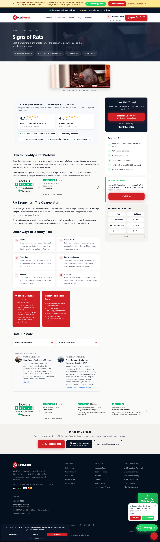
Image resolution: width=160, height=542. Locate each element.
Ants (118, 214)
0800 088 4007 (116, 20)
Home (15, 31)
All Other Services (131, 487)
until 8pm (60, 10)
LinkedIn (26, 382)
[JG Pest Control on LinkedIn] (93, 525)
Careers (98, 479)
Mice (137, 225)
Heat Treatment (118, 225)
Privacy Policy (130, 531)
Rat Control (69, 468)
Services (48, 18)
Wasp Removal (71, 472)
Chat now (135, 518)
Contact (88, 18)
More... (126, 237)
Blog (79, 18)
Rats (137, 231)
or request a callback (135, 4)
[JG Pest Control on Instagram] (85, 525)
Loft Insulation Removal (133, 468)
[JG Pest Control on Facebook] (80, 525)
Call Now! (72, 10)
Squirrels (118, 231)
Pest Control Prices (102, 487)
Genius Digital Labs (82, 535)
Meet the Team (100, 468)
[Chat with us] (154, 536)
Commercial (60, 18)
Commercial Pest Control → (108, 444)
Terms (138, 531)
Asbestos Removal (131, 479)
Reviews (98, 476)
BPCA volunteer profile (82, 388)
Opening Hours (101, 472)
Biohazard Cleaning (131, 476)
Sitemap (144, 531)
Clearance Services (131, 472)
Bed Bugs (137, 214)
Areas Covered (100, 483)
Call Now (126, 196)
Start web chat (118, 4)
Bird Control (70, 483)
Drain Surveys (129, 483)
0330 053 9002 (118, 16)
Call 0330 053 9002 (53, 444)
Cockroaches (118, 220)
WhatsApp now (97, 3)
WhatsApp (149, 518)
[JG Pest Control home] (21, 17)
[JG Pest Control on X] (89, 525)
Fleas (137, 220)
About (71, 18)
